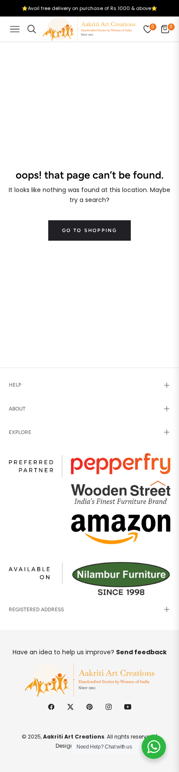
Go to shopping (89, 230)
